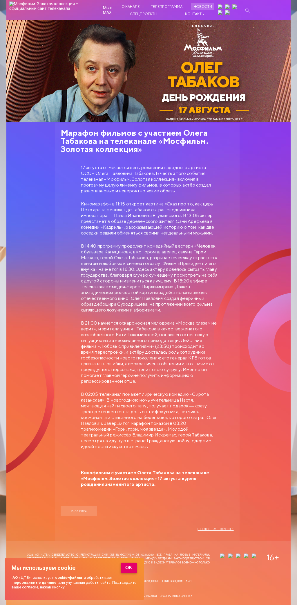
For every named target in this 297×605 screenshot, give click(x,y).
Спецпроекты (143, 14)
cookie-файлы (68, 577)
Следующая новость (215, 529)
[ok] (235, 7)
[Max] (228, 13)
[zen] (221, 7)
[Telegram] (221, 13)
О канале (131, 6)
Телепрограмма (166, 6)
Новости (202, 6)
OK (128, 567)
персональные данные (34, 582)
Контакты (194, 14)
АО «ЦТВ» (21, 577)
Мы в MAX (108, 10)
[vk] (228, 7)
